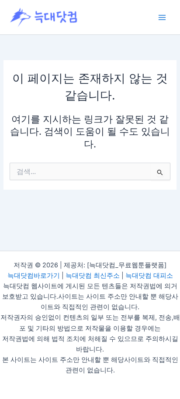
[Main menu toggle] (162, 17)
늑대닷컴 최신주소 (93, 276)
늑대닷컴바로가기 (33, 276)
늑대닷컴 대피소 (149, 276)
